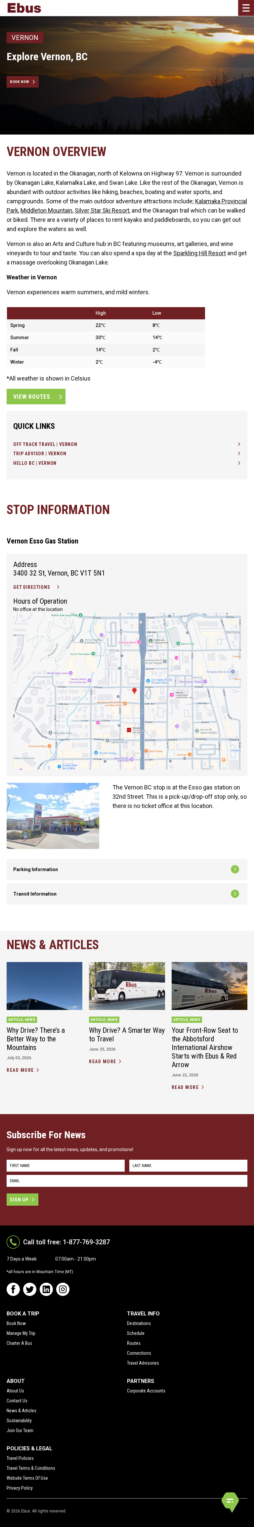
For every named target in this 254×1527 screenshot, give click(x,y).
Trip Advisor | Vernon (39, 453)
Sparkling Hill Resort (199, 253)
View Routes (31, 396)
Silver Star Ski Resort (102, 210)
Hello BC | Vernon (35, 463)
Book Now (19, 82)
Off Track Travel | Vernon (45, 444)
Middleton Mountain (46, 210)
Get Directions (31, 587)
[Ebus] (24, 8)
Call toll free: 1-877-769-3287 (66, 1242)
